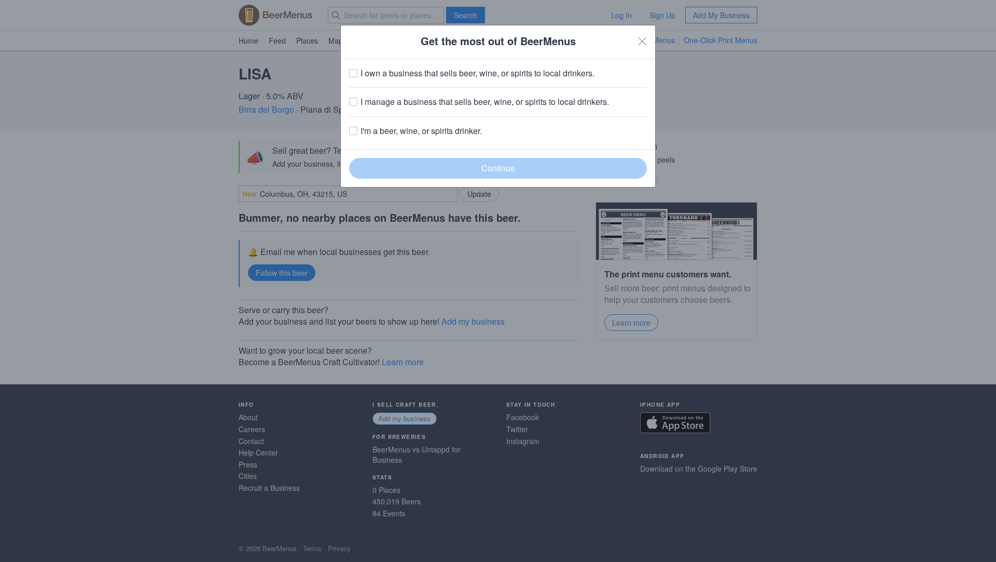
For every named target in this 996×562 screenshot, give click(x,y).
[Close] (642, 41)
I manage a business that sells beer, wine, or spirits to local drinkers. (485, 102)
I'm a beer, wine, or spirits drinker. (421, 131)
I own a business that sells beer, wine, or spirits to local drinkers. (477, 73)
